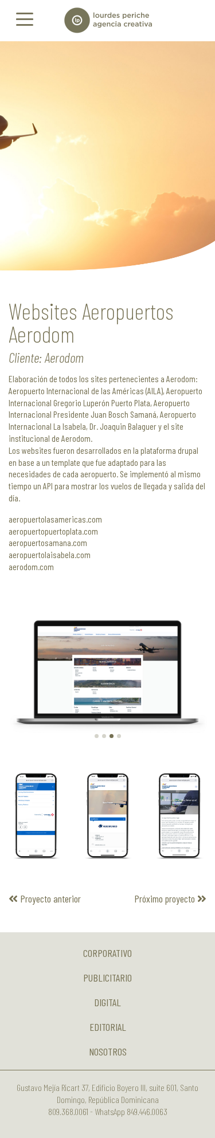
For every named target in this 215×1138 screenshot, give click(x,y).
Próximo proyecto (165, 898)
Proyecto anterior (49, 898)
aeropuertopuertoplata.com (53, 530)
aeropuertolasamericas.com (55, 518)
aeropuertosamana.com (48, 542)
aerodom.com (31, 566)
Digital (107, 1002)
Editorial (107, 1027)
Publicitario (107, 977)
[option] (107, 155)
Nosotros (108, 1051)
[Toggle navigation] (25, 18)
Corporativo (107, 953)
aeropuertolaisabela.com (50, 554)
